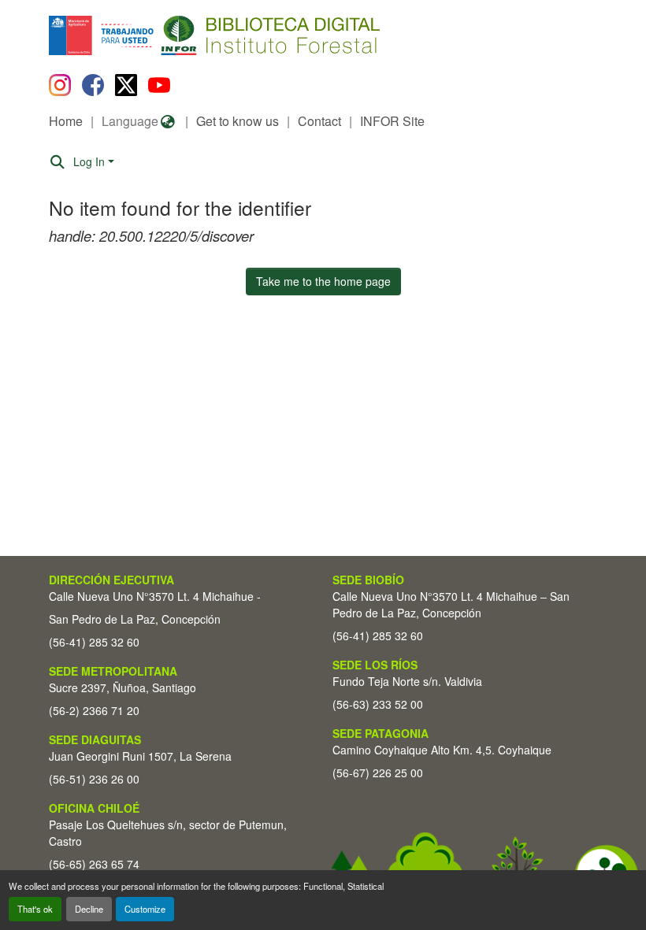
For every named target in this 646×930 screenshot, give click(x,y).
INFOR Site (392, 121)
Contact (319, 121)
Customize (144, 908)
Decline (89, 908)
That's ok (35, 908)
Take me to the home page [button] (323, 281)
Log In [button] (90, 161)
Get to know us (237, 121)
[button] (177, 35)
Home (66, 121)
